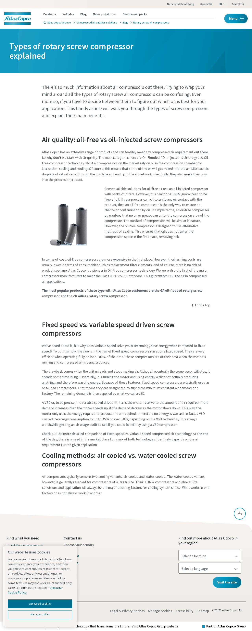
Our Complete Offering (180, 4)
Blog (83, 14)
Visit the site (227, 582)
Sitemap (203, 611)
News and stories (104, 14)
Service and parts (135, 14)
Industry (68, 14)
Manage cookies (160, 611)
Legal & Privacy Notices (127, 611)
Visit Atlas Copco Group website (155, 626)
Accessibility (184, 611)
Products (49, 14)
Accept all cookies (40, 603)
